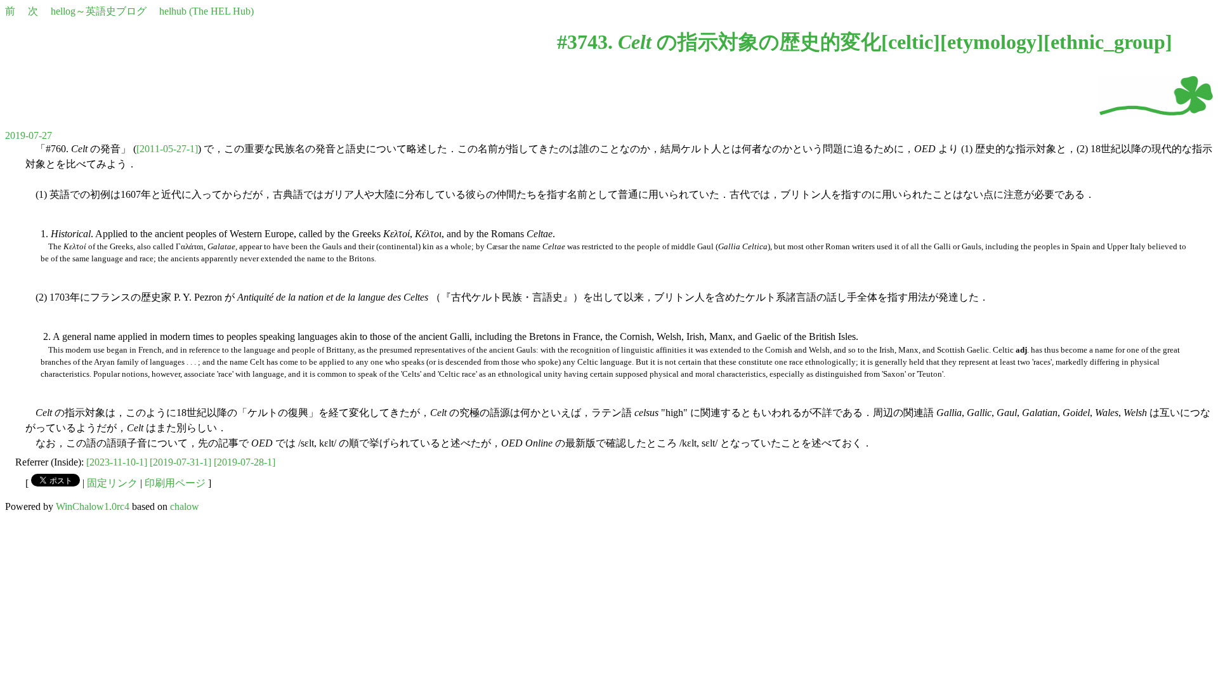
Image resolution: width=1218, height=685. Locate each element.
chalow (184, 506)
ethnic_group (1108, 41)
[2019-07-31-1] (180, 462)
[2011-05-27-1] (167, 148)
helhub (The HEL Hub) (206, 11)
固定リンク (112, 483)
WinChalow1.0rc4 (92, 506)
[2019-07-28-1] (244, 462)
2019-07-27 (28, 135)
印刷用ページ (175, 483)
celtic (910, 41)
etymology (992, 41)
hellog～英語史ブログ (99, 11)
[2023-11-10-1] (116, 462)
